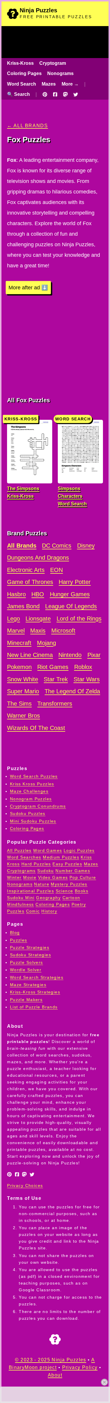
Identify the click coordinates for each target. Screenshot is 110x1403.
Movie (29, 877)
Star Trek (56, 679)
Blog (15, 932)
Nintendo (70, 655)
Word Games (47, 850)
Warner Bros (23, 715)
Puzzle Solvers (26, 962)
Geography (48, 897)
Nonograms (60, 73)
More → (70, 83)
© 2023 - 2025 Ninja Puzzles (50, 1359)
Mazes (49, 83)
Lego (13, 618)
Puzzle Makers (26, 999)
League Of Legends (71, 606)
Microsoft (63, 630)
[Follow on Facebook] (55, 94)
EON (56, 570)
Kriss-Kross (20, 63)
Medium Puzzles (61, 857)
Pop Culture (83, 877)
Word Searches (24, 857)
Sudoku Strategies (30, 954)
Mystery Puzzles (69, 884)
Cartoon (71, 897)
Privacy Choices (25, 1185)
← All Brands (27, 125)
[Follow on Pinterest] (45, 94)
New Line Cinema (30, 655)
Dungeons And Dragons (38, 557)
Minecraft (19, 643)
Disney (86, 545)
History (49, 911)
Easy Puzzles (67, 864)
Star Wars (87, 679)
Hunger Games (70, 594)
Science (64, 891)
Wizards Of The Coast (36, 728)
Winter (14, 877)
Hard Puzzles (36, 864)
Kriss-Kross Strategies (35, 992)
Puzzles (18, 940)
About (55, 1375)
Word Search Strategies (36, 977)
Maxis (37, 630)
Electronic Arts (26, 570)
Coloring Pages (24, 73)
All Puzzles (19, 850)
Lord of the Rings (79, 618)
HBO (37, 594)
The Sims (19, 703)
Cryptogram (52, 63)
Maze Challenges (29, 791)
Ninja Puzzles (38, 10)
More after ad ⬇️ (28, 288)
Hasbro (16, 594)
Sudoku (45, 870)
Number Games (72, 870)
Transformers (54, 703)
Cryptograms (21, 870)
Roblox (83, 667)
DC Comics (56, 545)
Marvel (16, 630)
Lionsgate (38, 618)
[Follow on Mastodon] (65, 94)
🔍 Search (18, 94)
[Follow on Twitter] (75, 94)
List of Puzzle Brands (34, 1007)
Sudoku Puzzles (27, 813)
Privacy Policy (80, 1367)
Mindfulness (20, 904)
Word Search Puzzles (34, 776)
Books (81, 891)
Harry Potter (75, 582)
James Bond (23, 606)
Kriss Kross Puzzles (32, 784)
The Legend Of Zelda (72, 691)
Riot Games (52, 667)
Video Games (53, 877)
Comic (33, 911)
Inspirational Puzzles (30, 891)
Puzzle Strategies (29, 947)
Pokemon (19, 667)
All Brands (21, 545)
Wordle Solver (26, 969)
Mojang (46, 643)
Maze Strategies (28, 984)
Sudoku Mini (21, 897)
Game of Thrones (30, 582)
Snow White (22, 679)
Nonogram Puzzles (31, 798)
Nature (41, 884)
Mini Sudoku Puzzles (33, 821)
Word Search (21, 83)
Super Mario (23, 691)
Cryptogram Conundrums (38, 806)
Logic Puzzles (79, 850)
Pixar (94, 655)
